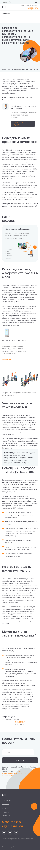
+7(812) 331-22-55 (33, 9)
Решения (5, 804)
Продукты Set (7, 800)
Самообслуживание (20, 69)
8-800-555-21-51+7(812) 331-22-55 (12, 824)
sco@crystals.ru (18, 722)
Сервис (5, 808)
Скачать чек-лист (20, 124)
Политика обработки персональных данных (17, 839)
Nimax (20, 847)
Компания (6, 816)
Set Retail (34, 69)
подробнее (6, 360)
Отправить (20, 760)
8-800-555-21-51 (32, 7)
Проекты (5, 812)
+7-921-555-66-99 (18, 725)
